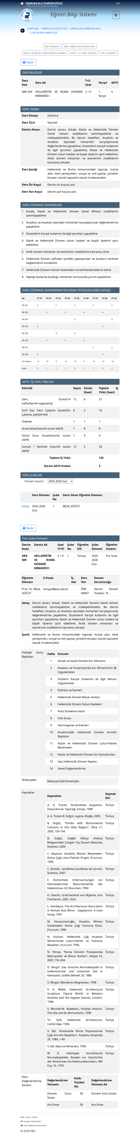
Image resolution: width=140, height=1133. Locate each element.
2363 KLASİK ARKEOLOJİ (44, 32)
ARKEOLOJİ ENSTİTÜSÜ (54, 28)
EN (118, 3)
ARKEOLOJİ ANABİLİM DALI (86, 28)
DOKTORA (32, 28)
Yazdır (29, 62)
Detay (25, 506)
